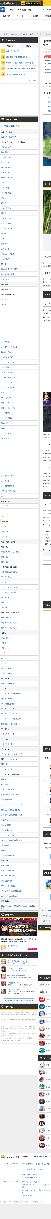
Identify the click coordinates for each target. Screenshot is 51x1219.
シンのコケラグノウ (8, 357)
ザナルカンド (6, 147)
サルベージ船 (6, 157)
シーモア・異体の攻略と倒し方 (17, 74)
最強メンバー (6, 779)
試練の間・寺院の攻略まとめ (16, 57)
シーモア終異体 (7, 418)
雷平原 (3, 213)
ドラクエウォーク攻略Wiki (31, 1178)
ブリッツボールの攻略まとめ (11, 754)
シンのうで (5, 438)
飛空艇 (3, 233)
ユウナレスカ (6, 433)
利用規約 (25, 1157)
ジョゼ (3, 198)
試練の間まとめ (7, 865)
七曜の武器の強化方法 (9, 572)
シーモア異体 (6, 413)
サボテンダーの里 (7, 855)
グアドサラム (6, 208)
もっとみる (32, 80)
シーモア (4, 392)
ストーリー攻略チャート (15, 51)
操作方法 (4, 784)
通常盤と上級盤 (7, 698)
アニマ (3, 663)
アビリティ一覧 (7, 769)
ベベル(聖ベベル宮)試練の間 (11, 891)
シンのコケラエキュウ (9, 347)
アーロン (4, 531)
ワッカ (3, 516)
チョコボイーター (7, 367)
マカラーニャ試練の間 (9, 886)
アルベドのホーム (7, 228)
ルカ (2, 182)
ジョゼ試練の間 (7, 881)
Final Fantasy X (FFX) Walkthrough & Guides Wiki (18, 907)
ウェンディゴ (6, 397)
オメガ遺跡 (5, 279)
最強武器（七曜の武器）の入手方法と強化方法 (22, 62)
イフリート (5, 643)
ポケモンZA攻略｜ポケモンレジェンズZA (36, 1164)
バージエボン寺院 (7, 274)
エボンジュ (5, 496)
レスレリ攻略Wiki (28, 1195)
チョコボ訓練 (6, 825)
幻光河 (3, 203)
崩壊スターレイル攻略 (29, 1175)
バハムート (5, 658)
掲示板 (28, 46)
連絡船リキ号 (6, 167)
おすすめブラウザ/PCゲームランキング (20, 1000)
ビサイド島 (5, 162)
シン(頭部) (5, 481)
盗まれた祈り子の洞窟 (9, 269)
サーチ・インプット (8, 835)
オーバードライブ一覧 (9, 713)
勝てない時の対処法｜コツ (11, 810)
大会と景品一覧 (7, 799)
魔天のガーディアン (8, 428)
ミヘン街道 (5, 187)
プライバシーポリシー (39, 1157)
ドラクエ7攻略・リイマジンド (32, 1169)
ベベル (3, 238)
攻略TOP (6, 16)
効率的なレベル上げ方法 (10, 794)
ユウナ (3, 511)
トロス (3, 299)
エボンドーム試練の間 (9, 896)
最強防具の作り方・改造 (10, 551)
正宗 (2, 602)
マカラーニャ (6, 218)
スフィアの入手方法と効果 (11, 693)
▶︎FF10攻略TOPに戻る (10, 126)
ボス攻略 (34, 16)
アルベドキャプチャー (9, 377)
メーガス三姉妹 (7, 673)
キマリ (3, 304)
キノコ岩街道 (6, 193)
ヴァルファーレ (7, 638)
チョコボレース (7, 830)
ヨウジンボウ (6, 668)
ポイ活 (16, 3)
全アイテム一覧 (7, 744)
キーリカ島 (5, 172)
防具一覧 (4, 562)
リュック (4, 536)
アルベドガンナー (7, 387)
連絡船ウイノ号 (7, 177)
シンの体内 (5, 259)
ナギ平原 (4, 243)
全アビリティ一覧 (7, 734)
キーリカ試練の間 (7, 875)
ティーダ (4, 506)
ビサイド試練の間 (7, 870)
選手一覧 (4, 764)
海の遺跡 (4, 152)
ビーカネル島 (6, 223)
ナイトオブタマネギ (8, 592)
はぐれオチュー (7, 352)
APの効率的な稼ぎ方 (8, 703)
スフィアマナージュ (8, 382)
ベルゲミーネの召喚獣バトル (11, 840)
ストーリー (21, 16)
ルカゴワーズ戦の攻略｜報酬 (11, 815)
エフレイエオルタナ (8, 408)
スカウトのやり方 (7, 789)
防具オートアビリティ (9, 627)
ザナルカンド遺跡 (7, 254)
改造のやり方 (6, 617)
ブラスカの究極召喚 (8, 491)
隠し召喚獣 (5, 845)
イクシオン (5, 648)
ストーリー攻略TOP (8, 137)
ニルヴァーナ (6, 582)
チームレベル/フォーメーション (12, 804)
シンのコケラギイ (7, 372)
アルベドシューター (8, 362)
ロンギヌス (5, 597)
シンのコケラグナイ (8, 475)
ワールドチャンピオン (9, 587)
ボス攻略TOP (6, 289)
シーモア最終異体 (7, 486)
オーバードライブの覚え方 (11, 719)
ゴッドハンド (6, 607)
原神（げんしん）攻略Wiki (31, 1182)
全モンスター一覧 (7, 683)
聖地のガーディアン (8, 423)
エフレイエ (5, 403)
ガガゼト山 (5, 249)
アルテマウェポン (7, 577)
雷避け (3, 850)
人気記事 (10, 46)
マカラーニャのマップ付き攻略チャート (20, 68)
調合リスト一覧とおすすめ (11, 724)
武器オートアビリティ (9, 622)
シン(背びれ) (5, 341)
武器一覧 (4, 557)
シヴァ (3, 653)
